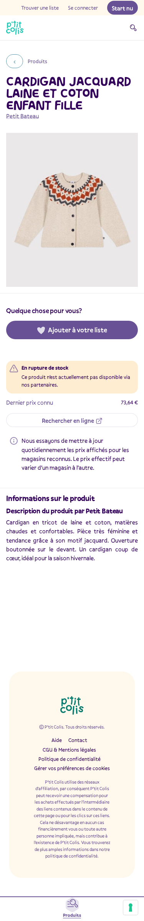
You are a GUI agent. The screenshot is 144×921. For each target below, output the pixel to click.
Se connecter (83, 7)
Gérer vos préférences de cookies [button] (72, 768)
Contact (77, 740)
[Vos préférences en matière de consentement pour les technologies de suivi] (130, 907)
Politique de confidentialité (69, 758)
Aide (56, 740)
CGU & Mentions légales (69, 749)
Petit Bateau (22, 116)
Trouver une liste (40, 7)
